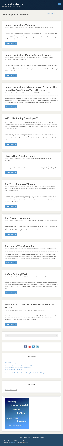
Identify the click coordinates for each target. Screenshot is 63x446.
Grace (23, 124)
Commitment (8, 122)
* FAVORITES (38, 27)
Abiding (35, 121)
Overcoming (16, 126)
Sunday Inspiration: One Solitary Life (13, 369)
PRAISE (21, 126)
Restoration (45, 188)
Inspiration (31, 124)
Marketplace (31, 188)
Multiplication (54, 124)
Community (30, 310)
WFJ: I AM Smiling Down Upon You (22, 118)
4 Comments (30, 27)
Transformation (54, 126)
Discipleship (45, 57)
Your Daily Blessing (13, 4)
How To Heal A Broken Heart (20, 155)
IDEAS (27, 124)
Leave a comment (31, 57)
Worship (14, 128)
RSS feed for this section (54, 14)
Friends (47, 276)
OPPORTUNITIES (9, 126)
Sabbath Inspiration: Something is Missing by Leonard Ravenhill (20, 365)
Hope (51, 158)
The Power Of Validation (18, 217)
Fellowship (7, 124)
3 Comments (28, 186)
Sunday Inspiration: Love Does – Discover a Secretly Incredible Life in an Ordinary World (26, 373)
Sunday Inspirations (21, 59)
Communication (14, 122)
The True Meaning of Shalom (20, 184)
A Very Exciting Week (16, 274)
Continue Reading (11, 43)
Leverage (49, 124)
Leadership (43, 124)
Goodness (23, 188)
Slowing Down (47, 126)
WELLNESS (7, 160)
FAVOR (53, 122)
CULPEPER (28, 122)
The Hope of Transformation (20, 246)
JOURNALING (37, 124)
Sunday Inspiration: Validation (20, 25)
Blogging (48, 121)
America (44, 121)
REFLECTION (31, 126)
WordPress (13, 442)
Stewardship (52, 188)
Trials (55, 248)
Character (36, 248)
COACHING (52, 186)
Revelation (37, 126)
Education (51, 57)
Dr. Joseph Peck (13, 27)
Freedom (51, 27)
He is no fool (8, 362)
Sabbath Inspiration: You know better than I (15, 371)
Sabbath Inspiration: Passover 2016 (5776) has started (18, 367)
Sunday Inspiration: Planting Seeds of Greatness (29, 55)
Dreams (35, 310)
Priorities (25, 126)
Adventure (39, 121)
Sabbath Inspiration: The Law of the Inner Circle (16, 364)
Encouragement (44, 27)
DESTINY (33, 122)
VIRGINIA (7, 128)
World (11, 128)
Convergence (22, 122)
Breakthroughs (54, 121)
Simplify (41, 126)
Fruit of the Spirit (18, 124)
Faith (49, 92)
